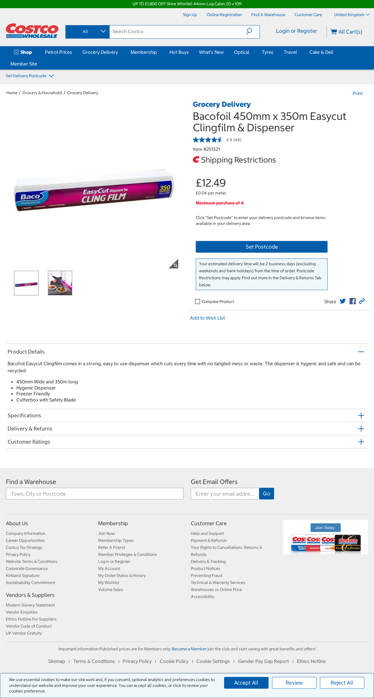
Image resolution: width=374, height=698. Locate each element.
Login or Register (296, 30)
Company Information (25, 533)
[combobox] (87, 31)
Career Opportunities (25, 540)
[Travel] (298, 52)
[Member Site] (38, 64)
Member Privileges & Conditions (127, 554)
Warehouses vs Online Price (216, 589)
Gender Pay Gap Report (263, 661)
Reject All (342, 682)
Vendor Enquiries (22, 612)
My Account (109, 568)
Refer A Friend (111, 547)
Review (294, 682)
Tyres (267, 52)
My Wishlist (108, 582)
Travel (290, 52)
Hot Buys (179, 52)
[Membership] (158, 52)
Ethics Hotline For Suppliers (31, 619)
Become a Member (189, 649)
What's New (211, 52)
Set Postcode (262, 246)
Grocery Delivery (100, 52)
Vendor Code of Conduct (29, 626)
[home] (32, 30)
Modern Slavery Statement (30, 605)
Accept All (246, 682)
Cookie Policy (174, 661)
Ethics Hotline (311, 661)
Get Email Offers (214, 482)
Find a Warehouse (31, 482)
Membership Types (116, 540)
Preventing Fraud (206, 575)
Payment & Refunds (209, 540)
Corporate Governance (27, 568)
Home (12, 92)
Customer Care (209, 523)
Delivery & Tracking (208, 561)
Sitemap (56, 661)
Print (358, 93)
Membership (144, 52)
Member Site (24, 64)
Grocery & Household (42, 92)
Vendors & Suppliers (30, 595)
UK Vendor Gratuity (24, 633)
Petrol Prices (58, 52)
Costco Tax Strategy (24, 547)
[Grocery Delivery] (119, 52)
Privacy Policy (18, 554)
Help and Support (207, 533)
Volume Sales (110, 589)
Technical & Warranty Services (218, 582)
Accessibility (202, 596)
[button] (252, 31)
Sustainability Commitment (30, 582)
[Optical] (250, 52)
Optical (241, 52)
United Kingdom (349, 14)
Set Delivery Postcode (26, 75)
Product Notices (205, 568)
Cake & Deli (321, 52)
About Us (17, 523)
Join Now (106, 533)
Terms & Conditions (94, 661)
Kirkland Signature (22, 575)
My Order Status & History (122, 575)
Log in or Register (114, 561)
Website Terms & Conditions (32, 561)
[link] (342, 301)
